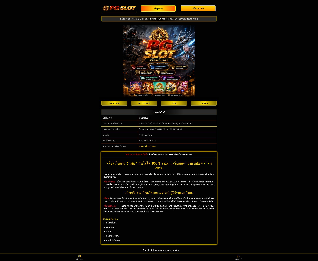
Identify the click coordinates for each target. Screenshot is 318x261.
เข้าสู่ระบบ (79, 259)
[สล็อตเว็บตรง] (119, 8)
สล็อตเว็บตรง (145, 118)
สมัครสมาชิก (238, 259)
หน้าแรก (130, 154)
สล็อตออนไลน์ (140, 154)
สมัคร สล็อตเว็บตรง (147, 146)
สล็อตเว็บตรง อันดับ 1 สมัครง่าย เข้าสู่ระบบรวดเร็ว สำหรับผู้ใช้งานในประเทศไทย (159, 19)
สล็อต (106, 198)
